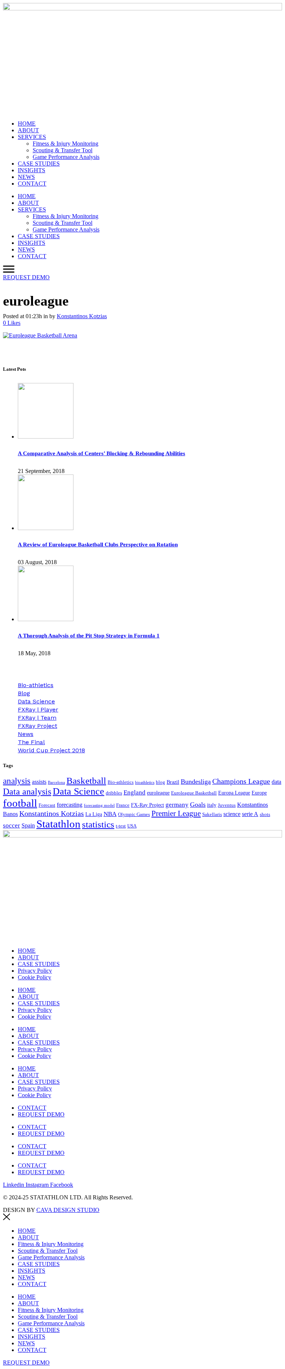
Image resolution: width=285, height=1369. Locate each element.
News (25, 733)
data (276, 782)
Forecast (47, 805)
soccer (11, 825)
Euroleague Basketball (194, 793)
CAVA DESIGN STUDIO (67, 1210)
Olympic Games (134, 814)
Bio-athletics (35, 685)
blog (160, 782)
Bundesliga (196, 781)
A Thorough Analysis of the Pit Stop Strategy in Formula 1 (89, 636)
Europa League (234, 793)
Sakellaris (212, 814)
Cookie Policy (34, 977)
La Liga (93, 814)
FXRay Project (37, 725)
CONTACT (32, 183)
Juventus (227, 805)
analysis (16, 781)
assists (39, 782)
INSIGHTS (31, 170)
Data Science (36, 701)
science (231, 814)
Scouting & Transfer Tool (62, 150)
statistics (98, 824)
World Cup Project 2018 (51, 750)
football (20, 803)
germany (177, 804)
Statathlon (58, 824)
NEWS (26, 177)
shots (265, 814)
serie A (250, 814)
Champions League (241, 781)
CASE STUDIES (39, 163)
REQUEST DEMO (41, 1114)
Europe (259, 793)
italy (211, 805)
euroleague (158, 793)
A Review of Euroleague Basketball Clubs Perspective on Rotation (98, 544)
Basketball (86, 781)
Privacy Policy (35, 970)
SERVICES (32, 137)
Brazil (173, 782)
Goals (198, 804)
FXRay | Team (37, 717)
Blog (24, 693)
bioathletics (144, 782)
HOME (27, 123)
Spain (28, 825)
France (123, 805)
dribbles (114, 793)
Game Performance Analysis (66, 157)
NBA (110, 813)
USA (132, 826)
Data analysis (27, 791)
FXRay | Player (38, 709)
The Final (31, 742)
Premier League (176, 813)
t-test (121, 826)
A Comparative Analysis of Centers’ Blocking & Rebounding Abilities (101, 453)
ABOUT (28, 130)
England (134, 792)
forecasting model (99, 805)
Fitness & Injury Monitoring (65, 143)
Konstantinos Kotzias (82, 316)
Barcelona (56, 782)
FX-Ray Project (147, 805)
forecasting (69, 805)
